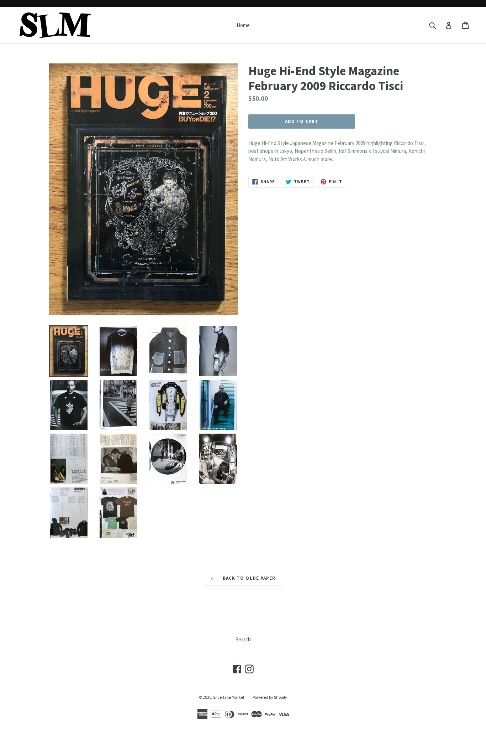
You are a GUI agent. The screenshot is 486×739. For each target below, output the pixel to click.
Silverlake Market (228, 697)
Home (243, 25)
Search (243, 639)
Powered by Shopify (270, 697)
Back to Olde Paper (248, 578)
